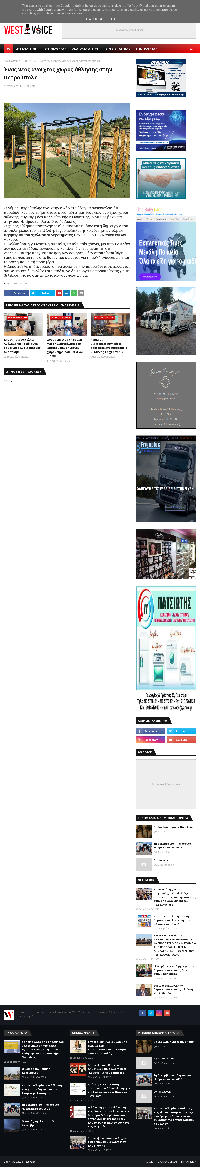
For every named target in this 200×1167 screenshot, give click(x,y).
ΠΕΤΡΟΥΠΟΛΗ (30, 61)
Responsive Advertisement (129, 29)
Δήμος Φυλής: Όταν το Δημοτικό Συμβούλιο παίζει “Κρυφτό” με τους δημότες (107, 1068)
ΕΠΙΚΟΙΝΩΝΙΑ (188, 1161)
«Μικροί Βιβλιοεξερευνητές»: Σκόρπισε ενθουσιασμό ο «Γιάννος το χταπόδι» (109, 346)
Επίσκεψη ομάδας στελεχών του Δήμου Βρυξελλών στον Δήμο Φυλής (107, 1141)
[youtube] (181, 739)
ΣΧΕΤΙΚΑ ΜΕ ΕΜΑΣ (167, 1161)
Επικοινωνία (162, 860)
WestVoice (12, 86)
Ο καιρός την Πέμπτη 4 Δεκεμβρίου (37, 1071)
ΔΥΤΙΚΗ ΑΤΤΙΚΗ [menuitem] (26, 48)
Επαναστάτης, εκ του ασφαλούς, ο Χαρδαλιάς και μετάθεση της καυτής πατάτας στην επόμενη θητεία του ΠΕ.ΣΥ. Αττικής (175, 897)
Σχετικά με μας (164, 1058)
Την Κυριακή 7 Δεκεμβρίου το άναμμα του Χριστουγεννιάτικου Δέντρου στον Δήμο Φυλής (108, 1047)
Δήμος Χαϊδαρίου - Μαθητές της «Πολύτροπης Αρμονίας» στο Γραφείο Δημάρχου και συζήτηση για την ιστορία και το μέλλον (174, 1116)
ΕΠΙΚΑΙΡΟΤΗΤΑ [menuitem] (145, 48)
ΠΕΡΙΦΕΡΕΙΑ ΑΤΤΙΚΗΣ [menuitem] (117, 48)
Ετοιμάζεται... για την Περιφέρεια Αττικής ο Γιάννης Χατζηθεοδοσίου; (174, 989)
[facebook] (150, 731)
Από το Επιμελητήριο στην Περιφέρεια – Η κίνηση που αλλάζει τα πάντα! (172, 920)
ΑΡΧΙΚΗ (150, 1161)
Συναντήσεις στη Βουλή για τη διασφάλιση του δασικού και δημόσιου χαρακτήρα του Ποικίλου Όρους (65, 348)
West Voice (29, 1161)
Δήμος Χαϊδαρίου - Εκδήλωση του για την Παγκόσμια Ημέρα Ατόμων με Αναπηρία (42, 1089)
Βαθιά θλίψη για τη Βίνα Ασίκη (174, 827)
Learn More (94, 19)
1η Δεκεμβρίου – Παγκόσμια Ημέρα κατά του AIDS (172, 845)
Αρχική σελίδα (12, 61)
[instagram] (150, 739)
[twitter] (181, 731)
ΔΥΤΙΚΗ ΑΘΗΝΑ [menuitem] (54, 48)
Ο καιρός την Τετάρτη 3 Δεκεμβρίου (38, 1123)
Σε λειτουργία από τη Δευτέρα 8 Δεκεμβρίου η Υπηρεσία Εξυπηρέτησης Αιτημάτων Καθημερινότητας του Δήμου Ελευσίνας (43, 1049)
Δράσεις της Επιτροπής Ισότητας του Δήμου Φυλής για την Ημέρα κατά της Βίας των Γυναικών (109, 1090)
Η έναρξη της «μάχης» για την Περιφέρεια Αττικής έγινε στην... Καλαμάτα (174, 970)
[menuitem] (8, 48)
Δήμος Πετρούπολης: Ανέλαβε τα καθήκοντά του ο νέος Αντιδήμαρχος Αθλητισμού (22, 346)
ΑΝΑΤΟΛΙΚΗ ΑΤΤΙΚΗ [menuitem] (85, 48)
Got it (111, 19)
